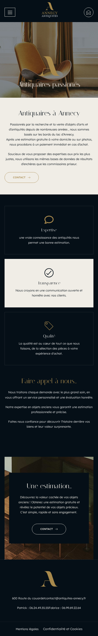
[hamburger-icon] (10, 12)
